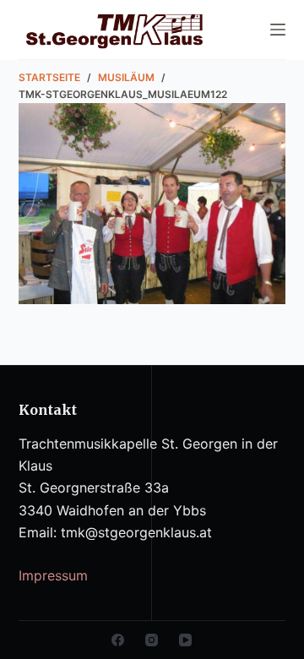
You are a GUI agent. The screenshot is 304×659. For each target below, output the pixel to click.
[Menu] (277, 29)
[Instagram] (151, 640)
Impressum (53, 575)
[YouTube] (185, 640)
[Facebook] (117, 640)
